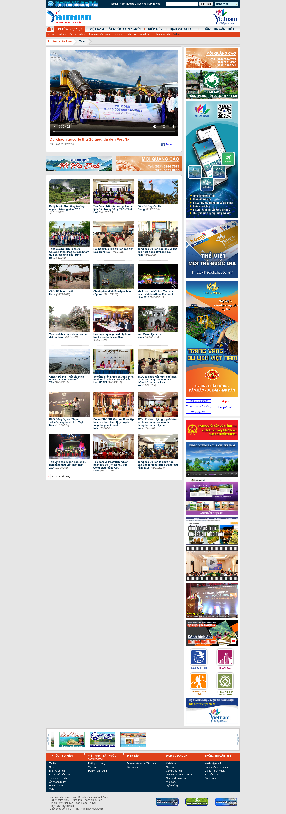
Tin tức (50, 34)
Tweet (169, 144)
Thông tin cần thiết (218, 29)
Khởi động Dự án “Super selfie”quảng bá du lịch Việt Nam (66, 422)
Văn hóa (92, 767)
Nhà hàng (171, 767)
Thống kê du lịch (122, 34)
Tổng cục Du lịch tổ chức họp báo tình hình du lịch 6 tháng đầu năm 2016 (158, 464)
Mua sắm (171, 782)
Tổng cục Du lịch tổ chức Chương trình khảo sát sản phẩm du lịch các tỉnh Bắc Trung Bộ (69, 253)
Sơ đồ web (154, 4)
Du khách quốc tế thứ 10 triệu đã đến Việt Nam (91, 139)
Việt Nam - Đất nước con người (115, 29)
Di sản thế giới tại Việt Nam (141, 763)
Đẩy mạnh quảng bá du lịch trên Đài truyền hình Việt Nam (112, 335)
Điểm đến (155, 29)
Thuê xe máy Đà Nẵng (198, 406)
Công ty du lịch (174, 770)
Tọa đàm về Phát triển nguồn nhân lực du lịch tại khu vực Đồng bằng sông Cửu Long (110, 466)
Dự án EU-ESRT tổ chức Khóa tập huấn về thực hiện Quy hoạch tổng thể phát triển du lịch (113, 423)
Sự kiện (62, 34)
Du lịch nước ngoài (215, 770)
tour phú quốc (225, 407)
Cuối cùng (64, 476)
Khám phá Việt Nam (99, 34)
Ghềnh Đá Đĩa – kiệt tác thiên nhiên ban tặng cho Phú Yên (66, 379)
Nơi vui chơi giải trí (176, 778)
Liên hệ (142, 4)
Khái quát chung (96, 763)
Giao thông (211, 778)
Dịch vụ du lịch (77, 34)
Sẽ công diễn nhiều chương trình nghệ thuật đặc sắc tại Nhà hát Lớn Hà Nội (113, 379)
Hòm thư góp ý (128, 4)
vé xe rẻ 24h (198, 411)
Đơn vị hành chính (98, 770)
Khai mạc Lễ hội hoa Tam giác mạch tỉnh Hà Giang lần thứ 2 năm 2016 (156, 294)
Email (114, 4)
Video (176, 34)
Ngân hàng (172, 785)
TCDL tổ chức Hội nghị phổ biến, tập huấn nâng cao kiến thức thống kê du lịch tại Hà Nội (157, 381)
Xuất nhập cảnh (213, 763)
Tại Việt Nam (211, 774)
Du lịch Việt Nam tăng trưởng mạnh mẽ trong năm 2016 (67, 208)
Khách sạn (171, 763)
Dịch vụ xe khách (198, 401)
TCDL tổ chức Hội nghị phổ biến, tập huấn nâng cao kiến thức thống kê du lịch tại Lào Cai (157, 423)
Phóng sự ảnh (162, 34)
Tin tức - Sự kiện (69, 29)
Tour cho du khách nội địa (179, 774)
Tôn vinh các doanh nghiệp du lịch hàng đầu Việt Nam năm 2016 (67, 464)
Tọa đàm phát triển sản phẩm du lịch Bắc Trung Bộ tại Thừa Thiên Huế (113, 209)
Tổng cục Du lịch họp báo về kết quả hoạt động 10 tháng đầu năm (157, 251)
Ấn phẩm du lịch (142, 34)
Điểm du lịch (133, 767)
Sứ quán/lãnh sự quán (217, 767)
